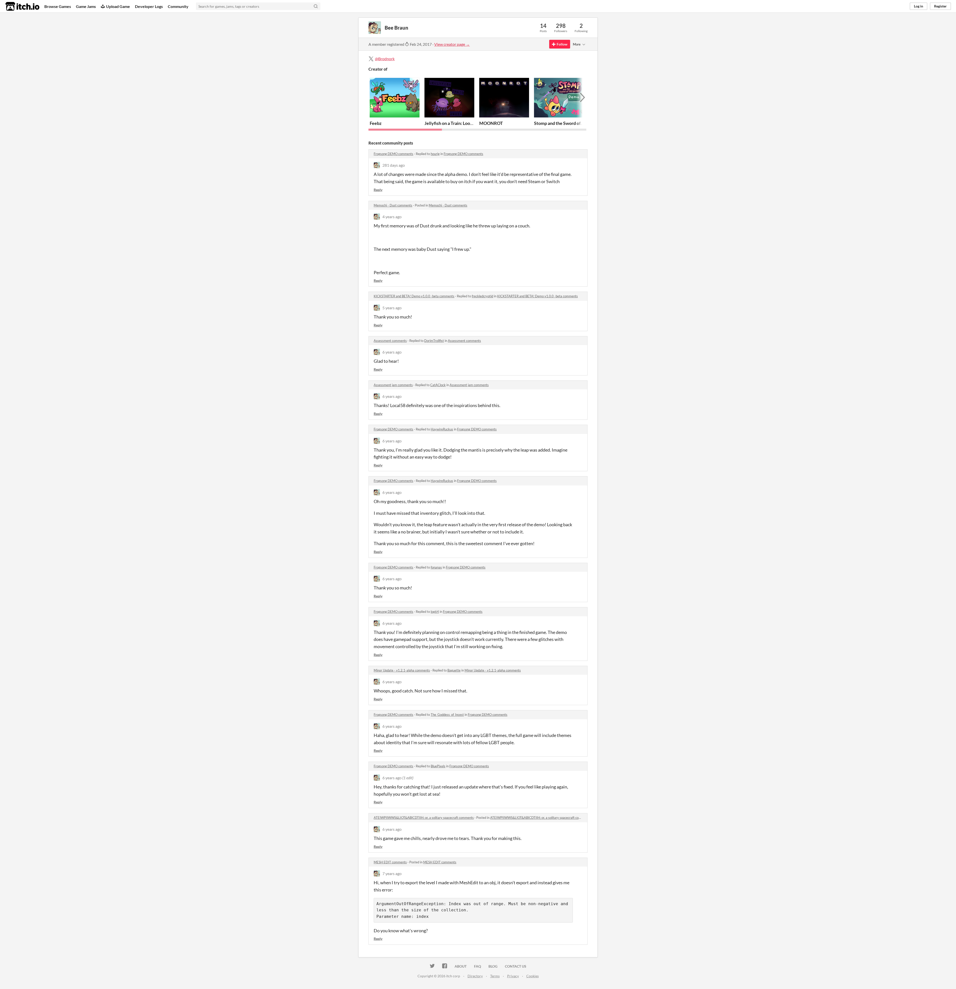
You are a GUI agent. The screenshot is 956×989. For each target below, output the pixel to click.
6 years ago (392, 352)
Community (178, 6)
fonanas (436, 567)
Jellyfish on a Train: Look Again (454, 123)
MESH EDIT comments (390, 862)
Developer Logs (149, 6)
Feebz (375, 123)
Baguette (454, 670)
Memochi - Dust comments (393, 205)
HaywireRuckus (442, 429)
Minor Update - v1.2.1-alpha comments (402, 670)
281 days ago (393, 165)
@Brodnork (385, 58)
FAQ (477, 966)
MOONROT (491, 123)
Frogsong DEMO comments (393, 154)
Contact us (515, 966)
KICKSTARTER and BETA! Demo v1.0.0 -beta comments (414, 296)
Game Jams (86, 6)
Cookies (532, 976)
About (461, 966)
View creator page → (452, 44)
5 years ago (392, 307)
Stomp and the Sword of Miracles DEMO (573, 123)
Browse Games (57, 6)
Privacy (513, 976)
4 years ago (392, 216)
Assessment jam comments (393, 385)
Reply (378, 190)
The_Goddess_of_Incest (447, 715)
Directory (475, 976)
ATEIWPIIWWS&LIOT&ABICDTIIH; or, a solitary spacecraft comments (424, 818)
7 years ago (392, 873)
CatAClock (438, 385)
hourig (435, 154)
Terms (495, 976)
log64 (435, 612)
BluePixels (438, 766)
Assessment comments (390, 341)
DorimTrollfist (434, 341)
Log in (918, 6)
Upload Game (118, 6)
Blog (492, 966)
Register (940, 6)
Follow (562, 44)
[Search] (315, 6)
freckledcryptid (482, 296)
